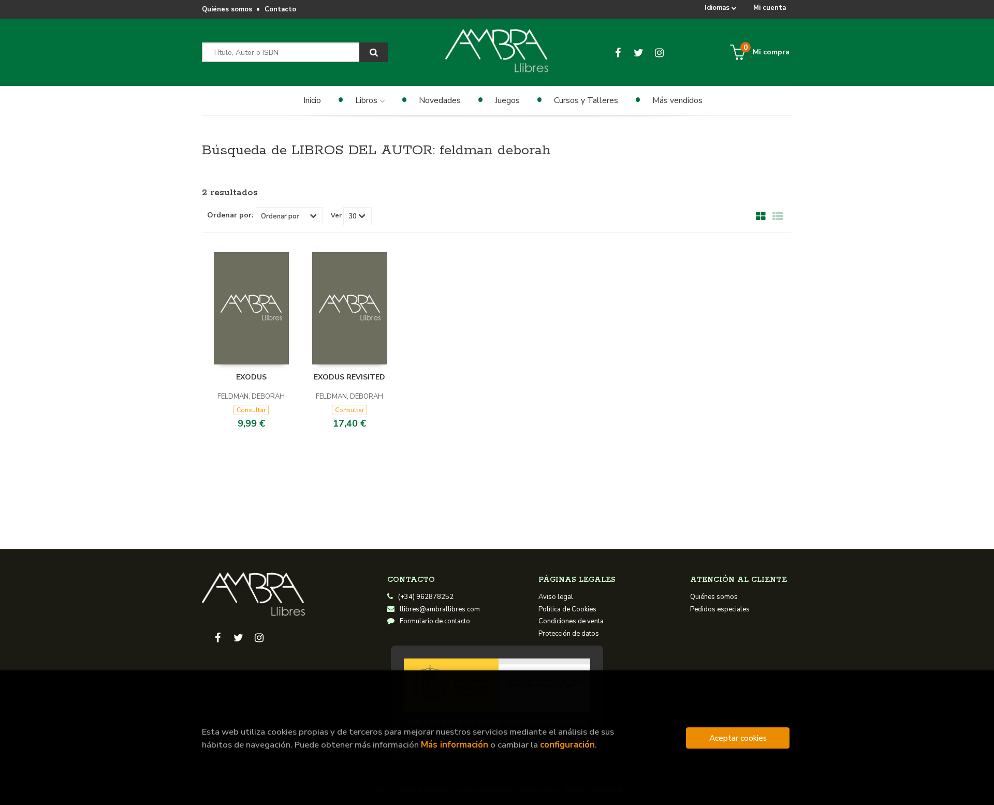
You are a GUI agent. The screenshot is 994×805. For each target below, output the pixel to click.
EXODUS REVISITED (349, 377)
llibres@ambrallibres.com (440, 609)
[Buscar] (373, 52)
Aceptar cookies (738, 738)
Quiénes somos (227, 9)
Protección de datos (568, 633)
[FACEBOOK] (617, 52)
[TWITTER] (638, 52)
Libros (367, 100)
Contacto (280, 9)
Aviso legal (555, 597)
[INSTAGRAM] (659, 52)
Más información (454, 745)
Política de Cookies (567, 609)
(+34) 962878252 (426, 597)
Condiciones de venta (571, 621)
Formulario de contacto (435, 621)
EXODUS (251, 377)
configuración (567, 745)
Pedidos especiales (720, 609)
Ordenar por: (230, 215)
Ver (336, 215)
